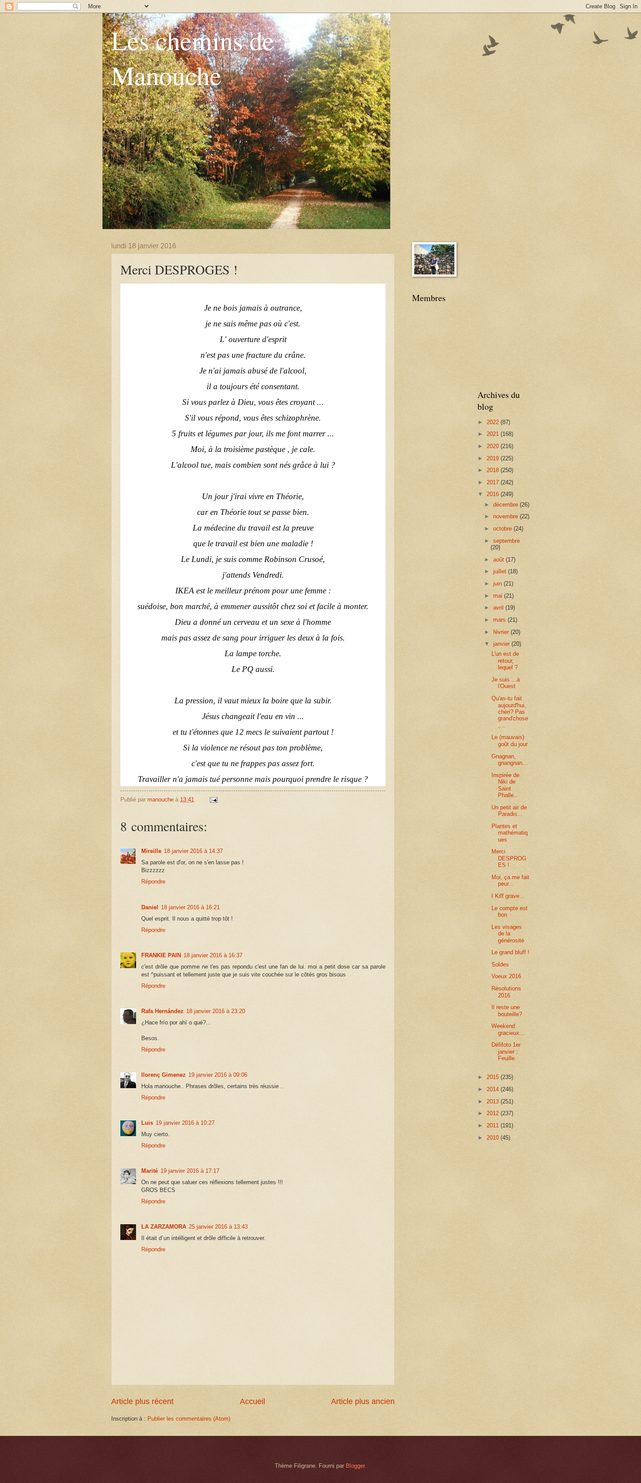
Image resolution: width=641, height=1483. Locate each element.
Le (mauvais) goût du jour (509, 740)
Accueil (252, 1401)
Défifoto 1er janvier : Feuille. (506, 1051)
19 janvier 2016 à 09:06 (217, 1075)
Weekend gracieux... (508, 1029)
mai (498, 596)
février (502, 632)
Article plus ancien (363, 1401)
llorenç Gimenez (163, 1075)
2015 (494, 1077)
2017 (494, 482)
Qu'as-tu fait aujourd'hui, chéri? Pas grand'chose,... (509, 712)
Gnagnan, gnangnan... (509, 759)
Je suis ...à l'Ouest (505, 682)
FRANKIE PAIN (161, 955)
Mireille (151, 851)
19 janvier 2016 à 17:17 (189, 1171)
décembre (506, 504)
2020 (494, 446)
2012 (494, 1113)
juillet (500, 571)
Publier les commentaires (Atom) (188, 1418)
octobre (503, 528)
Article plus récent (142, 1401)
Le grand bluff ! (510, 952)
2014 (494, 1089)
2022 (494, 422)
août (499, 559)
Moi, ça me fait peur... (510, 880)
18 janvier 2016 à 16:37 (213, 955)
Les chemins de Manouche (192, 57)
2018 (494, 470)
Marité (149, 1171)
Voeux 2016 (506, 976)
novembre (506, 516)
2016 (494, 494)
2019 (494, 458)
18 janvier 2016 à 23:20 (215, 1011)
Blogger (355, 1465)
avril (499, 607)
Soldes (500, 964)
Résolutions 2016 (506, 991)
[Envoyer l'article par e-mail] (213, 799)
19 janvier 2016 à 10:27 (185, 1123)
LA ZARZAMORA (163, 1226)
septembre (506, 541)
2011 (494, 1125)
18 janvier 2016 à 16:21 (190, 907)
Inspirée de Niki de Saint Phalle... (505, 785)
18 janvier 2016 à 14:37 (193, 851)
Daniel (149, 907)
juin (498, 583)
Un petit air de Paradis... (509, 810)
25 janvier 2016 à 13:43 (218, 1226)
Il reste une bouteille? (506, 1010)
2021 (494, 434)
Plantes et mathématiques (509, 833)
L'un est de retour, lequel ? (505, 661)
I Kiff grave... (508, 896)
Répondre (153, 881)
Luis (147, 1123)
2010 (494, 1137)
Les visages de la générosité (507, 934)
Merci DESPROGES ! (508, 858)
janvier (502, 643)
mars (500, 619)
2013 (494, 1101)
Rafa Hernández (162, 1011)
